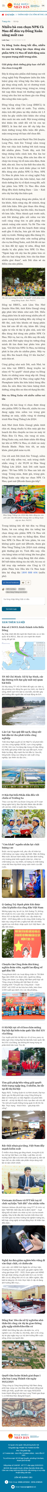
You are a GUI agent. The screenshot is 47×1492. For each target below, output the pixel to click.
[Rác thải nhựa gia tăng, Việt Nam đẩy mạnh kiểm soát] (23, 1179)
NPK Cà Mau (11, 589)
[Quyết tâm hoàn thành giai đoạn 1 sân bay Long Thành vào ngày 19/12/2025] (23, 1412)
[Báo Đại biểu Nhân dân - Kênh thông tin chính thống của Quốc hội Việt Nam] (23, 5)
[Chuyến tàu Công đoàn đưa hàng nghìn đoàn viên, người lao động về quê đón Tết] (23, 1006)
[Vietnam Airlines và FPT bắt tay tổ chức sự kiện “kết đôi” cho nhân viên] (23, 1239)
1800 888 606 (29, 572)
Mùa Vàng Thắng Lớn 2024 (16, 592)
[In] (23, 582)
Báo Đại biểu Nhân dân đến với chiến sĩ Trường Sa (20, 796)
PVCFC (21, 589)
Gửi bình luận (11, 609)
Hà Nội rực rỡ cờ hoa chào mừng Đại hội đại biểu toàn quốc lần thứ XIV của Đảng (23, 1030)
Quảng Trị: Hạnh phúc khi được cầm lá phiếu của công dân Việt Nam (22, 906)
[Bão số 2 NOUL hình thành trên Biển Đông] (23, 656)
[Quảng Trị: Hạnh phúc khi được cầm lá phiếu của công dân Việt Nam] (23, 943)
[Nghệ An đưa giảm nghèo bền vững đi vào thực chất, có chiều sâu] (23, 1299)
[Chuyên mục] (3, 5)
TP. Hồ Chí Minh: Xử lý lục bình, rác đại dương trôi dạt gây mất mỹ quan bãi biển (22, 679)
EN (43, 6)
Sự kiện (10, 15)
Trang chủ (6, 21)
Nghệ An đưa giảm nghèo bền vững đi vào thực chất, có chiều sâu (23, 1262)
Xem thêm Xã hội (13, 622)
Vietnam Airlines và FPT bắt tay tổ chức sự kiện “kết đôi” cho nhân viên (23, 1202)
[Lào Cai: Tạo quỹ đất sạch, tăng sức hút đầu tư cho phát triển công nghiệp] (23, 774)
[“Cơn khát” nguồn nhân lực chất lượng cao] (23, 883)
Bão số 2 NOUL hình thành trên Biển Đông (23, 629)
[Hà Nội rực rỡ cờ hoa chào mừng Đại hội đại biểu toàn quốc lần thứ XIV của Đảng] (23, 1062)
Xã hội (15, 21)
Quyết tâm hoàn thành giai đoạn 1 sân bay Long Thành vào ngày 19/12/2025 (21, 1378)
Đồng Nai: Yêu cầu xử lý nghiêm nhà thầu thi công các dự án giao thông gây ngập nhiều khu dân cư (22, 1323)
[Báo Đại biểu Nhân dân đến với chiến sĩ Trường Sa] (23, 823)
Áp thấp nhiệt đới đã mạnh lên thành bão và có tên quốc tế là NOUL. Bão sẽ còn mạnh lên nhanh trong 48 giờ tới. (23, 636)
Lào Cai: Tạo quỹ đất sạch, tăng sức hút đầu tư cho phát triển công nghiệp (21, 734)
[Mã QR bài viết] (28, 582)
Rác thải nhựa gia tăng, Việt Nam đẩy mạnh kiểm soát (23, 1147)
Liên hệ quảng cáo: (23, 1477)
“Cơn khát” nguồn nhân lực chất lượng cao (20, 846)
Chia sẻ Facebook (12, 582)
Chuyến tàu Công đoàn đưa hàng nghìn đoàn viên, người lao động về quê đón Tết (22, 967)
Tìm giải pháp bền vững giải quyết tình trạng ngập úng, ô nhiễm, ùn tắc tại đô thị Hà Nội (23, 1085)
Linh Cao (5, 40)
